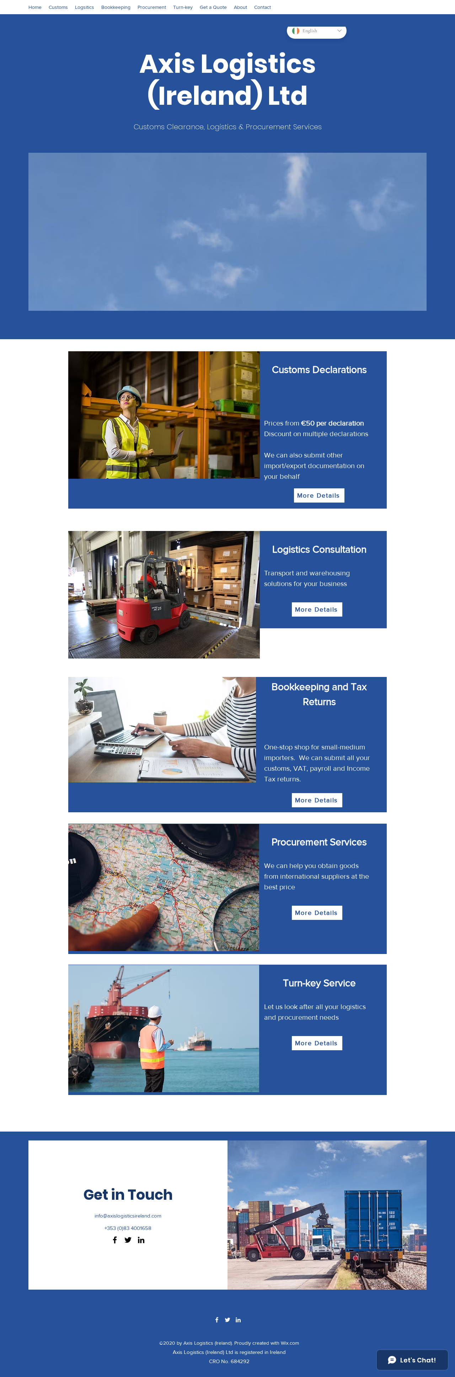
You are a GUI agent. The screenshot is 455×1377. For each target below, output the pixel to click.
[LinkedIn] (141, 1240)
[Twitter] (128, 1240)
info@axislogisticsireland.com (128, 1216)
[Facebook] (114, 1240)
